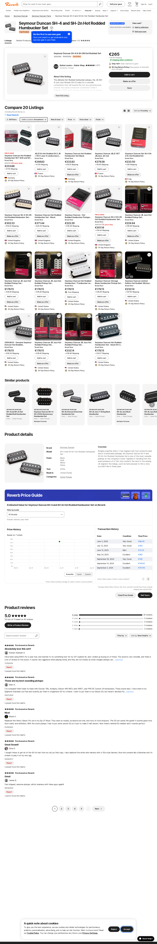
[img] (90, 65)
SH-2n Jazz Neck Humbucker (123, 413)
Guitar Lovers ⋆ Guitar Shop (72, 65)
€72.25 (141, 550)
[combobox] (33, 514)
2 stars (75, 625)
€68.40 (141, 541)
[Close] (69, 34)
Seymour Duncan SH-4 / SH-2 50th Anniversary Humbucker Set (44, 414)
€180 (140, 554)
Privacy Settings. (90, 933)
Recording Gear (57, 10)
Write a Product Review (17, 625)
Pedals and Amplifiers (22, 10)
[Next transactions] (148, 579)
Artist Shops (124, 10)
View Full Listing (62, 96)
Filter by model (13, 510)
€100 (140, 546)
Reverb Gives (135, 10)
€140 (140, 559)
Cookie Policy (33, 933)
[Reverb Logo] (11, 4)
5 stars (75, 615)
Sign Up (143, 4)
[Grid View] (124, 111)
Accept (127, 929)
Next (97, 809)
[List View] (128, 111)
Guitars (8, 10)
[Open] (61, 514)
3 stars (75, 622)
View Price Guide (125, 595)
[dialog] (78, 929)
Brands (97, 10)
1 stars (75, 629)
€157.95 (141, 568)
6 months (70, 574)
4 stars (75, 618)
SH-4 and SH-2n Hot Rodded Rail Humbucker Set (16, 414)
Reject (114, 929)
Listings (8, 40)
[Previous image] (10, 74)
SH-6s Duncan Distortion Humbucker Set (72, 413)
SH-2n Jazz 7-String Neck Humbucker (99, 413)
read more (119, 660)
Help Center (147, 10)
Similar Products (23, 40)
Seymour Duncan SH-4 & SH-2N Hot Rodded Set (77, 53)
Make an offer (129, 81)
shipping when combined (121, 60)
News (105, 10)
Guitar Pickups (66, 477)
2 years (88, 574)
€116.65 (141, 563)
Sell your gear (116, 4)
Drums (67, 10)
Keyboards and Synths (40, 10)
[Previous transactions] (143, 579)
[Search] (100, 4)
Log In (150, 4)
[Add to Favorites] (51, 28)
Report (9, 667)
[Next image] (45, 74)
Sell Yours (145, 595)
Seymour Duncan (67, 447)
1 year (79, 574)
